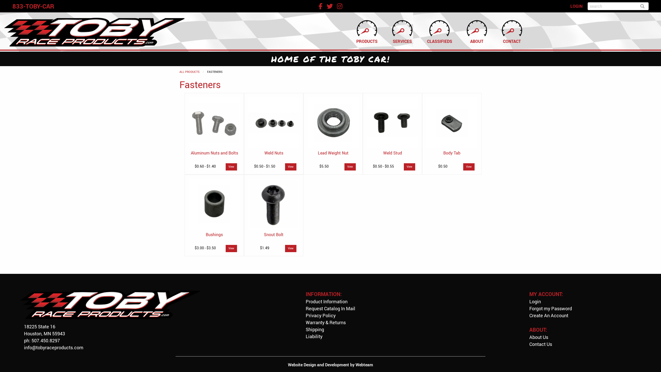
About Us (538, 337)
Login (535, 301)
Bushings (214, 234)
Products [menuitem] (366, 41)
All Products (189, 72)
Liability (314, 336)
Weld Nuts (273, 153)
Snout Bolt (274, 234)
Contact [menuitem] (512, 41)
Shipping (315, 329)
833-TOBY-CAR (33, 6)
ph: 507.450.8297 (42, 340)
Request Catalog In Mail (330, 308)
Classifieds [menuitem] (439, 41)
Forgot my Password (550, 308)
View (231, 166)
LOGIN (576, 6)
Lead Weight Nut (333, 153)
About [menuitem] (476, 41)
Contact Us (540, 344)
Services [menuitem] (402, 41)
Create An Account (548, 315)
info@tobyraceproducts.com (53, 347)
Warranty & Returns (326, 322)
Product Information (327, 301)
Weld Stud (392, 153)
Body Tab (451, 153)
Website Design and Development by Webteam (330, 365)
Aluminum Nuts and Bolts (214, 153)
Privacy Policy (321, 315)
